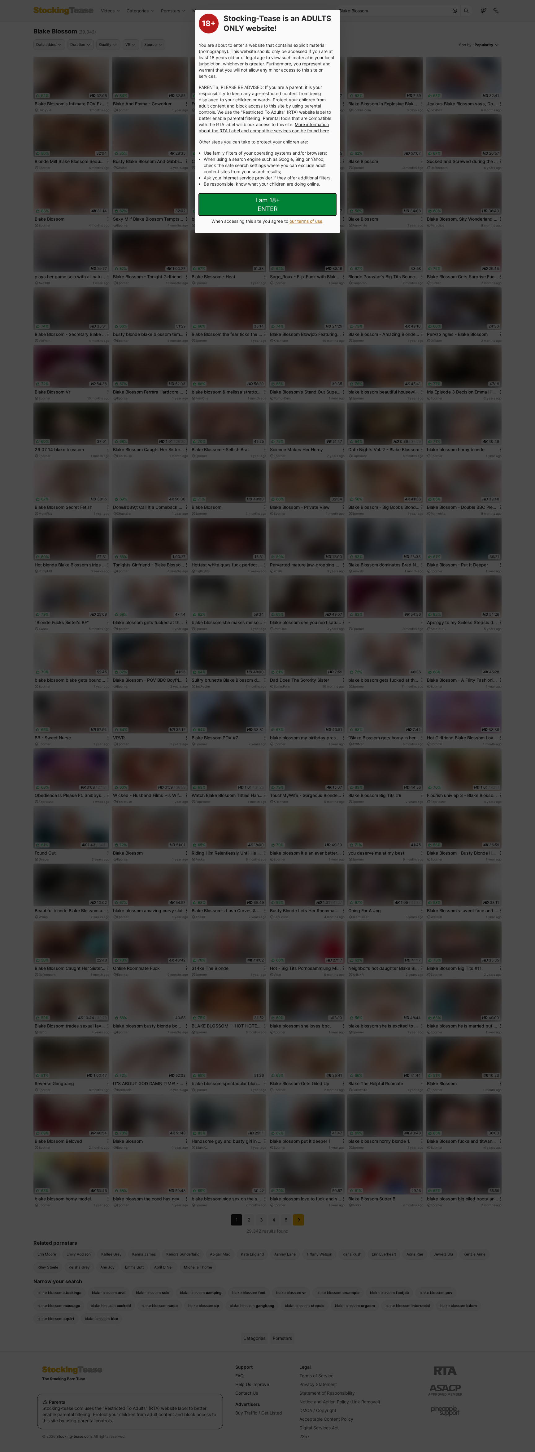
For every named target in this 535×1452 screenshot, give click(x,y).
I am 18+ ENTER (267, 204)
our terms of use (305, 221)
